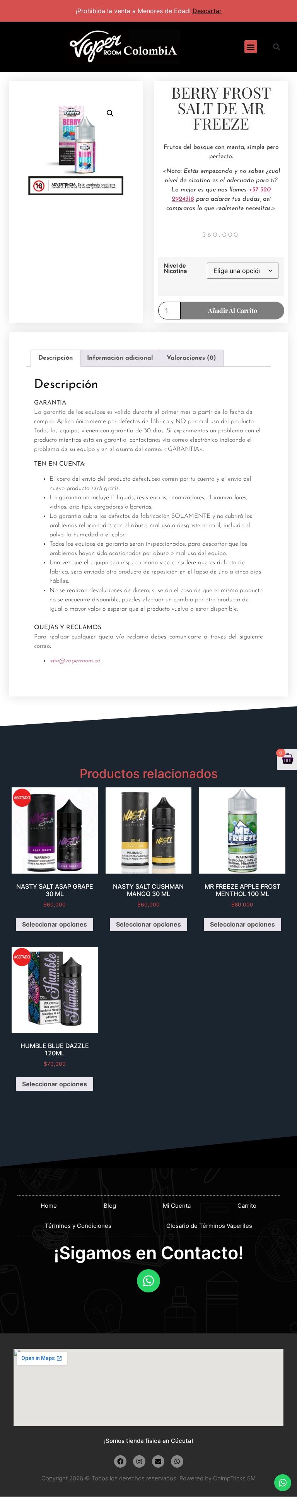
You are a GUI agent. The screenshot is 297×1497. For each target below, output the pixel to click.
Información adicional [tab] (120, 358)
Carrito (246, 1205)
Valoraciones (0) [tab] (191, 358)
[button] (250, 46)
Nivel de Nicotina (175, 268)
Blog (110, 1205)
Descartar (207, 11)
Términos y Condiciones (78, 1225)
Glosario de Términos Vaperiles (209, 1225)
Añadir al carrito (232, 310)
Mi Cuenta (177, 1205)
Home (49, 1205)
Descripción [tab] (55, 358)
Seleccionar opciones (54, 924)
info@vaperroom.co (75, 661)
